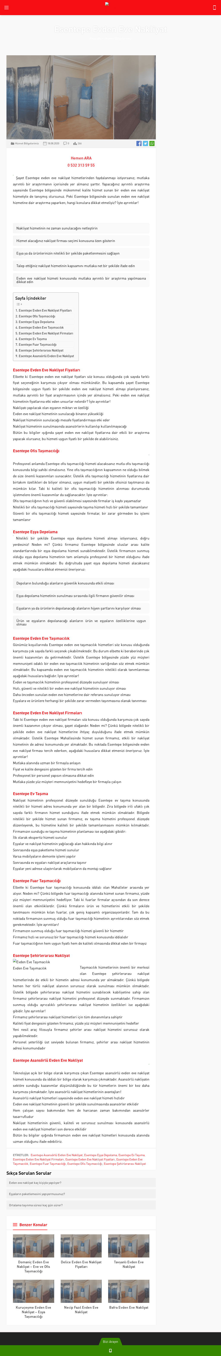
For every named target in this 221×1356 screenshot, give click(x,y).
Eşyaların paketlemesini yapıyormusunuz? (37, 1194)
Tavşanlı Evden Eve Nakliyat (129, 1264)
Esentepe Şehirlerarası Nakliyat (41, 350)
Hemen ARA (81, 157)
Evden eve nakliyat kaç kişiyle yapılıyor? (35, 1182)
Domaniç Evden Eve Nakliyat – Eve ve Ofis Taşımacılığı (33, 1266)
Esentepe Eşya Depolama (36, 322)
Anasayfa (95, 38)
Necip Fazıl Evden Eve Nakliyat (81, 1309)
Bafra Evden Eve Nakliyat (128, 1307)
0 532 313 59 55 (81, 164)
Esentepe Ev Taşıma (33, 339)
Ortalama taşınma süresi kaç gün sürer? (36, 1205)
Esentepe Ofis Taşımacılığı (37, 316)
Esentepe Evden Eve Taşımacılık (41, 327)
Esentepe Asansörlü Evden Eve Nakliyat (46, 356)
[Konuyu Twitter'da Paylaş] (145, 143)
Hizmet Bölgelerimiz (117, 38)
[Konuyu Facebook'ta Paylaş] (139, 143)
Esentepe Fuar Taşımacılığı (38, 344)
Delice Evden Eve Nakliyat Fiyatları (81, 1264)
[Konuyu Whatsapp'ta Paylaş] (152, 143)
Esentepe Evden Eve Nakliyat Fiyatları (45, 310)
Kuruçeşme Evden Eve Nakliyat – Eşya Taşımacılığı (33, 1312)
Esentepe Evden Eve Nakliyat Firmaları (46, 333)
